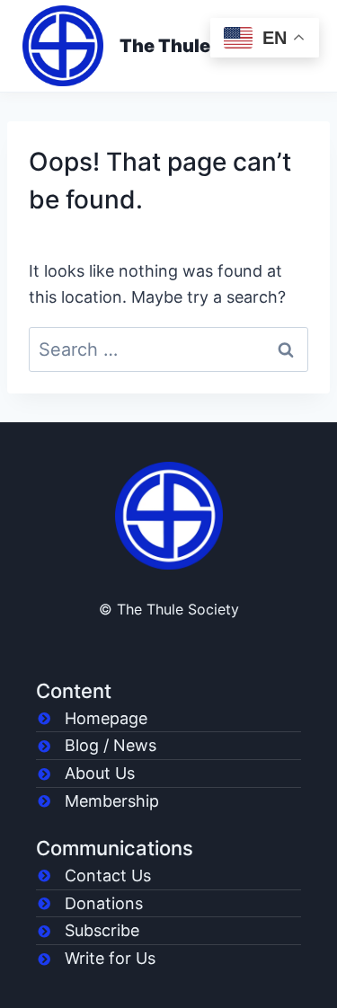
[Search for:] (168, 349)
